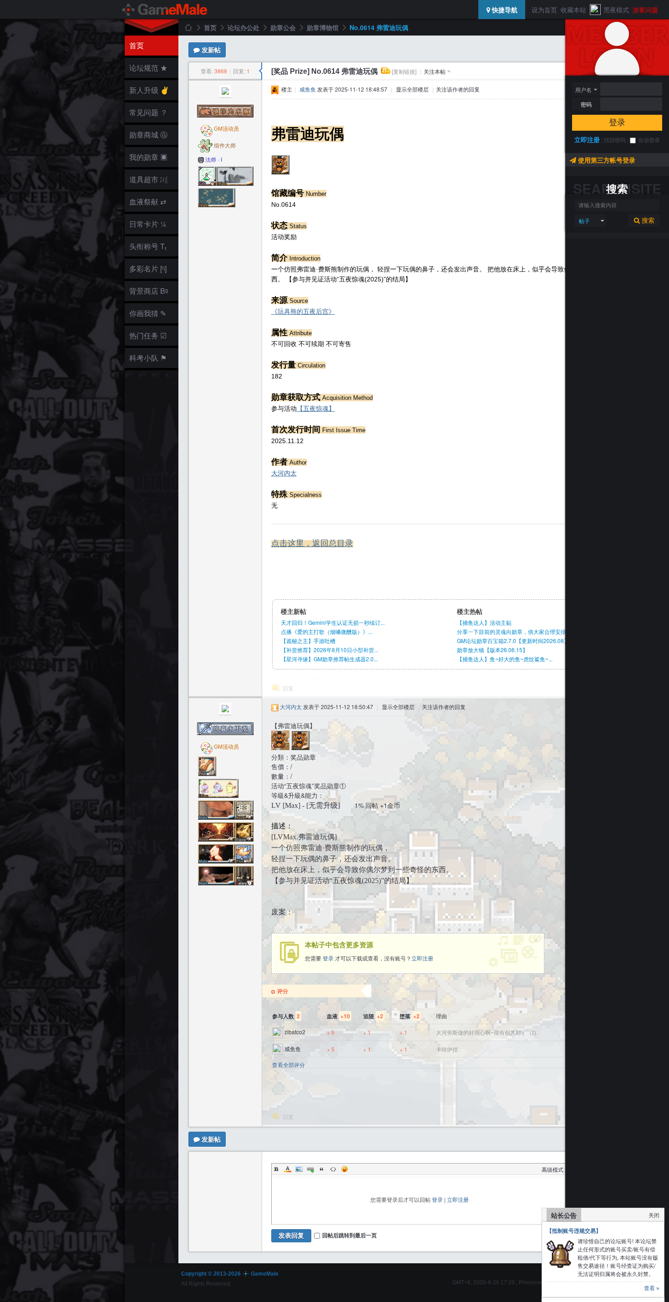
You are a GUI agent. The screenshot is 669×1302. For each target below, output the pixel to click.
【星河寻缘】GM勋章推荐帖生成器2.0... (329, 659)
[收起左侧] (260, 71)
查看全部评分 (288, 1065)
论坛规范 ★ (148, 67)
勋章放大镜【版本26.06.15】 (492, 650)
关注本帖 (435, 71)
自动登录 (649, 140)
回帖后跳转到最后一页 (349, 1235)
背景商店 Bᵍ (148, 291)
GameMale (188, 27)
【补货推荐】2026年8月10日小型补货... (329, 650)
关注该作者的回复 (458, 89)
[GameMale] (165, 9)
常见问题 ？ (148, 112)
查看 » (651, 1288)
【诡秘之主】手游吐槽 (308, 640)
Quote (321, 1169)
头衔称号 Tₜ (148, 246)
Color (287, 1169)
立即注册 (587, 139)
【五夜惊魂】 (316, 408)
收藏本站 (573, 9)
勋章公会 (283, 27)
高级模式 (552, 1169)
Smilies (344, 1169)
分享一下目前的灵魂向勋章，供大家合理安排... (513, 631)
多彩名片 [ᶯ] (148, 268)
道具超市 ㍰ (147, 179)
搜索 (647, 220)
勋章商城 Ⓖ (148, 134)
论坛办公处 (243, 27)
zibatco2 (294, 1032)
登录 (617, 122)
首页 (136, 45)
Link (310, 1169)
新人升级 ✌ (149, 90)
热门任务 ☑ (148, 335)
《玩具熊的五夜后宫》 (303, 311)
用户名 (583, 89)
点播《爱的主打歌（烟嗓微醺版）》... (326, 631)
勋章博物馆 (323, 27)
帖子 (584, 221)
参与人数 (286, 1016)
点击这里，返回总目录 (312, 543)
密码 (586, 104)
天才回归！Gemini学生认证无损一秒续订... (333, 622)
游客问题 (645, 9)
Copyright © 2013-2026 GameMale (230, 1274)
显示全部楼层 (412, 89)
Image (299, 1169)
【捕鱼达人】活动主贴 (484, 622)
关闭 (654, 1215)
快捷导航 (503, 9)
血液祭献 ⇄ (147, 201)
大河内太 (284, 473)
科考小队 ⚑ (148, 357)
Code (333, 1169)
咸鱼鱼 (307, 89)
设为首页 (544, 9)
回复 (288, 688)
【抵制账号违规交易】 (574, 1230)
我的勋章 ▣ (148, 157)
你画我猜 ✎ (147, 313)
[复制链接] (404, 71)
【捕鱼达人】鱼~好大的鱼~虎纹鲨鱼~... (504, 659)
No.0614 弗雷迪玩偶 (379, 27)
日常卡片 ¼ (147, 224)
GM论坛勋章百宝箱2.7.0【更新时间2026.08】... (515, 640)
